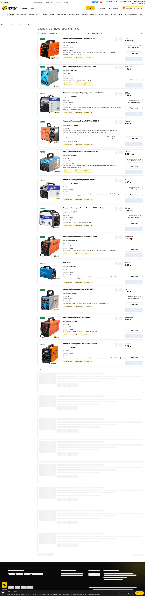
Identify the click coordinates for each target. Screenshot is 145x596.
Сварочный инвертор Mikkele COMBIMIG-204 (80, 151)
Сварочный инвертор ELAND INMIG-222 (78, 317)
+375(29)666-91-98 (111, 1)
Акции (66, 2)
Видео (45, 14)
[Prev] (2, 14)
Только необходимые (126, 593)
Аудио (52, 14)
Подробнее (134, 53)
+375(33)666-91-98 (124, 1)
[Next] (143, 14)
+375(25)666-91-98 (138, 1)
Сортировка (42, 33)
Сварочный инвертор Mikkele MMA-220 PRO (80, 66)
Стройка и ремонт (131, 14)
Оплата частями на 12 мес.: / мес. (134, 46)
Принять (139, 593)
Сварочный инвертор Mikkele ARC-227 (78, 289)
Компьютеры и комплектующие (68, 14)
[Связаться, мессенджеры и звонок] (4, 585)
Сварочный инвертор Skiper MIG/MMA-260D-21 (81, 121)
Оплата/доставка (37, 2)
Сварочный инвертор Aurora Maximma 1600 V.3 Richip (83, 208)
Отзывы (46, 2)
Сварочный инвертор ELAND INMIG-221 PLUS (80, 236)
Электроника (21, 14)
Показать (95, 33)
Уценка (11, 14)
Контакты (59, 2)
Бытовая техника (34, 14)
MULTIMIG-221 (68, 263)
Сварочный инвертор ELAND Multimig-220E (79, 38)
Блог (52, 2)
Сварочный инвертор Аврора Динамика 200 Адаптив (83, 93)
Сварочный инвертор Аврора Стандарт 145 (80, 180)
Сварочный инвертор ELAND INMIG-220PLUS (80, 344)
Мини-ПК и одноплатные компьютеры (95, 14)
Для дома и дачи (116, 14)
